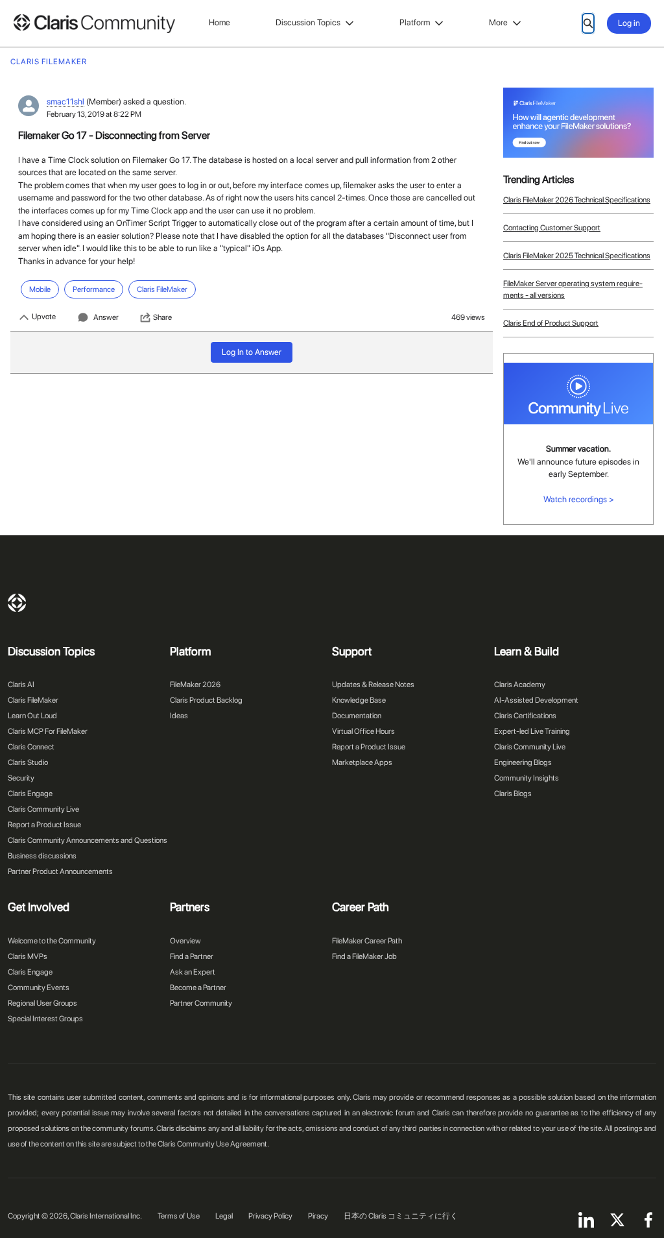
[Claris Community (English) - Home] (94, 23)
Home (219, 22)
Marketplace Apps (362, 762)
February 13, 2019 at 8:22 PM (94, 114)
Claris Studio (28, 762)
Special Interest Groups (45, 1018)
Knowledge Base (359, 700)
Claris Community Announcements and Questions (87, 840)
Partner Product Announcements (60, 871)
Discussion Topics (308, 22)
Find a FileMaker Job (364, 956)
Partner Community (201, 1003)
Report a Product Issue (44, 824)
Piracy (318, 1215)
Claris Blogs (513, 793)
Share (162, 317)
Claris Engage (30, 793)
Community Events (38, 987)
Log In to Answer (251, 352)
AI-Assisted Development (536, 700)
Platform (414, 22)
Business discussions (42, 855)
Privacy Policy (270, 1215)
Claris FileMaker (33, 700)
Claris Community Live (43, 809)
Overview (185, 940)
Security (21, 778)
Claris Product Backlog (206, 700)
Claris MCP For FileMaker (48, 731)
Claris (17, 603)
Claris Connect (31, 746)
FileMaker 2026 (195, 684)
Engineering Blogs (523, 762)
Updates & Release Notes (373, 684)
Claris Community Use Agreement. (213, 1143)
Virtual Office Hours (363, 731)
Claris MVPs (27, 956)
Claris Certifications (525, 715)
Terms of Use (179, 1215)
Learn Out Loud (32, 715)
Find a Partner (191, 956)
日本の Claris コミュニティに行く (401, 1215)
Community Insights (526, 778)
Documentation (356, 715)
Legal (224, 1215)
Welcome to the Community (52, 940)
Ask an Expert (192, 972)
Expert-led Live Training (532, 731)
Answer (106, 317)
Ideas (179, 715)
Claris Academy (519, 684)
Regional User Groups (42, 1003)
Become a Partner (198, 987)
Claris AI (21, 684)
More (498, 22)
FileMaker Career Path (367, 940)
